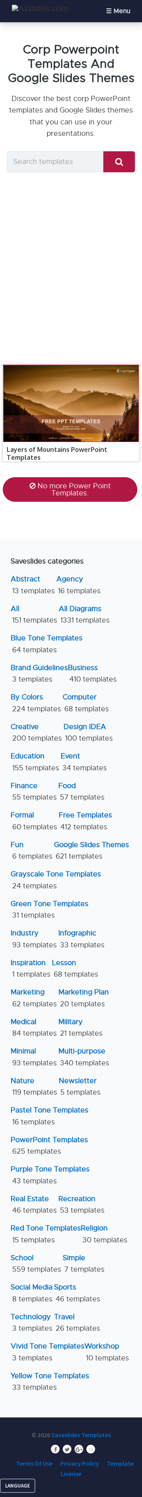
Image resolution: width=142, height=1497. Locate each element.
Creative (36, 732)
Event (84, 762)
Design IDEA (88, 732)
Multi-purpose (83, 1057)
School (36, 1263)
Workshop (106, 1352)
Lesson (75, 968)
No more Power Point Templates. (74, 489)
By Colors (36, 703)
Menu (122, 11)
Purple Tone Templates (50, 1175)
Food (81, 791)
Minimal (34, 1057)
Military (80, 1027)
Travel (77, 1322)
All (34, 614)
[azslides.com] (40, 8)
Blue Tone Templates (46, 644)
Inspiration (30, 968)
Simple (84, 1263)
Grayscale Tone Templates (56, 880)
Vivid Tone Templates (47, 1352)
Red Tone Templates (46, 1234)
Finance (34, 791)
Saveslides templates (81, 1435)
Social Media (31, 1293)
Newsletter (80, 1086)
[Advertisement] (71, 267)
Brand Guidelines (39, 673)
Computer (86, 703)
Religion (104, 1234)
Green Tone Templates (49, 909)
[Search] (119, 161)
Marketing (34, 998)
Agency (78, 585)
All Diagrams (84, 614)
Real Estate (34, 1204)
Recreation (81, 1204)
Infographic (81, 939)
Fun (31, 850)
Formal (34, 821)
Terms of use (34, 1463)
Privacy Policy (79, 1463)
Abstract (33, 585)
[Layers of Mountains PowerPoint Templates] (71, 365)
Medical (34, 1027)
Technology (31, 1322)
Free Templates (85, 821)
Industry (34, 939)
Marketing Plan (83, 998)
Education (35, 762)
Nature (34, 1086)
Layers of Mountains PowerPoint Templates (57, 453)
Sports (77, 1293)
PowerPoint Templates (49, 1145)
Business (92, 673)
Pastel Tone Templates (49, 1116)
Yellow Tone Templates (50, 1381)
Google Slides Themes (91, 850)
